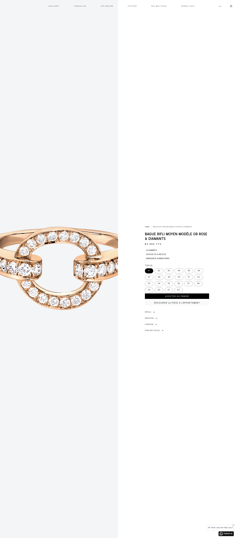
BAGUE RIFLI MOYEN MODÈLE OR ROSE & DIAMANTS (172, 227)
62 (178, 290)
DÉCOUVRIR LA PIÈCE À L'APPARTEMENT (177, 303)
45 (189, 271)
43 (169, 271)
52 (198, 277)
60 (159, 290)
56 (179, 284)
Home (147, 227)
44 (179, 271)
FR (220, 6)
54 (159, 284)
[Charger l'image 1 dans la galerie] (3, 268)
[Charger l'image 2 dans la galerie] (3, 271)
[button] (53, 6)
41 (149, 271)
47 (149, 277)
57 (188, 284)
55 (169, 284)
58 (198, 284)
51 (189, 277)
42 (159, 271)
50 (179, 277)
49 (169, 277)
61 (169, 290)
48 (159, 277)
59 (149, 290)
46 (199, 271)
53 (149, 284)
